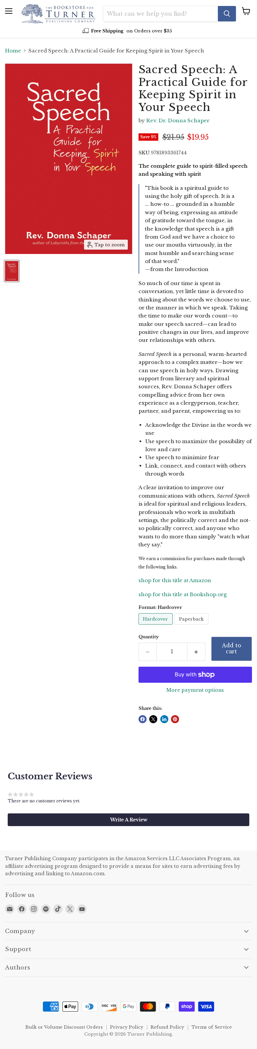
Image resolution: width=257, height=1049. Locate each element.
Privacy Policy (126, 1027)
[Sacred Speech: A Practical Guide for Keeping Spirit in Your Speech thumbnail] (11, 271)
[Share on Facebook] (143, 719)
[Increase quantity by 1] (196, 652)
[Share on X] (153, 719)
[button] (128, 819)
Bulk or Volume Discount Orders (64, 1027)
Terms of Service (211, 1027)
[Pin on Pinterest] (175, 719)
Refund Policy (167, 1027)
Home (13, 50)
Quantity (149, 636)
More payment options (195, 690)
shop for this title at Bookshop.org (183, 594)
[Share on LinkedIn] (164, 719)
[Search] (227, 13)
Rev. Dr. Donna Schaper (177, 120)
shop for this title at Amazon (175, 580)
